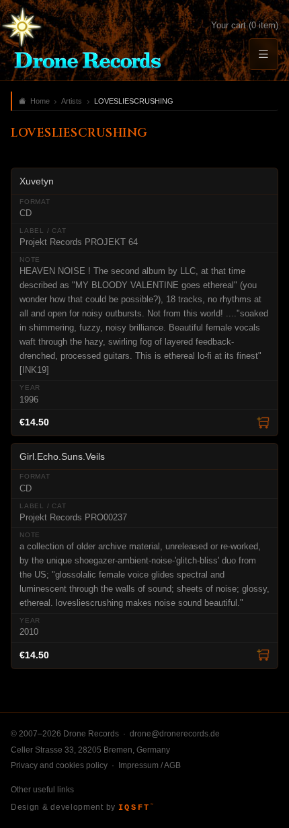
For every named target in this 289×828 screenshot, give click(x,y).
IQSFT (135, 808)
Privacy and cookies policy (59, 765)
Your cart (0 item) (244, 25)
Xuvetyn (36, 181)
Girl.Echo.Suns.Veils (62, 456)
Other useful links (42, 789)
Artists (71, 101)
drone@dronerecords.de (175, 733)
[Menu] (263, 54)
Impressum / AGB (149, 765)
